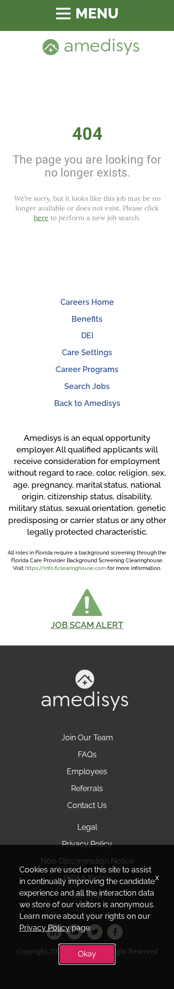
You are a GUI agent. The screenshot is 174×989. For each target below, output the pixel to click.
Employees (87, 771)
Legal (87, 827)
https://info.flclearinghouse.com (65, 568)
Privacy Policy (87, 844)
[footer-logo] (85, 689)
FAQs (87, 754)
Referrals (87, 788)
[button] (87, 609)
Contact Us (87, 805)
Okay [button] (87, 954)
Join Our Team (87, 737)
